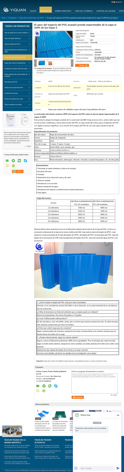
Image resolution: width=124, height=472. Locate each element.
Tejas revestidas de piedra (13, 104)
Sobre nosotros (63, 11)
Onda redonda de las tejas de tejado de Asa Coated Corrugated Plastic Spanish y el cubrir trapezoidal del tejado (48, 453)
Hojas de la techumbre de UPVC (31, 18)
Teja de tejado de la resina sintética (16, 33)
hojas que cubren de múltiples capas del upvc (59, 361)
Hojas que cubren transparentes (15, 63)
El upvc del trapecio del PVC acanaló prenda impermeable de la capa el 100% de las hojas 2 (54, 71)
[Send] (118, 468)
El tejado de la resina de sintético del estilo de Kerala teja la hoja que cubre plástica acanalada (16, 452)
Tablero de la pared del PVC (13, 87)
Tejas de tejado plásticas (12, 38)
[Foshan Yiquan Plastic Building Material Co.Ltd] (14, 10)
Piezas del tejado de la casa (13, 99)
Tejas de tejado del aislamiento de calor (15, 51)
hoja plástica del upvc (82, 361)
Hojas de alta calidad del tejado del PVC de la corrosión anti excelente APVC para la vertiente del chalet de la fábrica (43, 427)
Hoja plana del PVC (11, 82)
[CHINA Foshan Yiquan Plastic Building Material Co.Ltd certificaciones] (11, 120)
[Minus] (117, 415)
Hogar (33, 11)
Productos (45, 11)
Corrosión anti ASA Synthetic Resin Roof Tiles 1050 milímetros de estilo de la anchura (17, 463)
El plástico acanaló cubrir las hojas (15, 69)
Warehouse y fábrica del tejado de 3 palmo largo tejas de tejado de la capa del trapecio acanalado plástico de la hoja (47, 459)
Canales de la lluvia (11, 93)
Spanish (118, 2)
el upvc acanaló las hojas (98, 361)
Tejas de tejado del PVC (12, 44)
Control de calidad (106, 11)
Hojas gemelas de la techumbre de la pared (15, 75)
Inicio (3, 18)
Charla (82, 65)
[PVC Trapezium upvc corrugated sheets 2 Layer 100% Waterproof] (54, 44)
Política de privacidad (12, 470)
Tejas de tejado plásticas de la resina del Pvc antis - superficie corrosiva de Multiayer (47, 447)
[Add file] (76, 468)
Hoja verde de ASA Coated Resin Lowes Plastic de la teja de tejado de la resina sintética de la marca (17, 458)
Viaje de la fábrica (84, 11)
